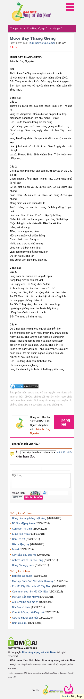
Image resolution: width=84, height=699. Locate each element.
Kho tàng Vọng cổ (37, 28)
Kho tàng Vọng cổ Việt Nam (39, 652)
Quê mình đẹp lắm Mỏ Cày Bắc (30, 591)
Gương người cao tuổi (25, 617)
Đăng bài (65, 422)
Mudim (66, 696)
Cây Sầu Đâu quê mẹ (24, 554)
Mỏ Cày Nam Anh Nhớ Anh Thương (32, 581)
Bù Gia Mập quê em (23, 523)
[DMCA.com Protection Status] (24, 388)
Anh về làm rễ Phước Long (27, 560)
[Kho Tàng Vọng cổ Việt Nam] (31, 12)
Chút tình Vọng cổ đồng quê (28, 612)
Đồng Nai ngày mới (23, 565)
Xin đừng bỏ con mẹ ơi (25, 601)
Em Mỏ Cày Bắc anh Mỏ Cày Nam (31, 586)
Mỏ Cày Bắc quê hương (25, 596)
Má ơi (15, 549)
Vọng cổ (57, 28)
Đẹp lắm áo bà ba (22, 575)
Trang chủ (15, 28)
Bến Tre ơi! (18, 539)
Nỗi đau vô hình (21, 607)
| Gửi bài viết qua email (42, 42)
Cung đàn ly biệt (21, 533)
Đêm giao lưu (19, 622)
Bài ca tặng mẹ (20, 544)
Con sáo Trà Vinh (22, 528)
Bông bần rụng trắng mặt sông (29, 518)
